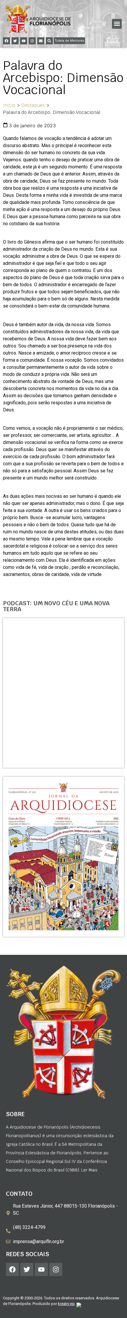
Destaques (33, 105)
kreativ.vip (66, 1303)
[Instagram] (32, 40)
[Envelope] (40, 40)
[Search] (49, 40)
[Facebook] (6, 40)
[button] (117, 24)
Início (9, 105)
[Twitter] (15, 40)
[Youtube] (23, 40)
